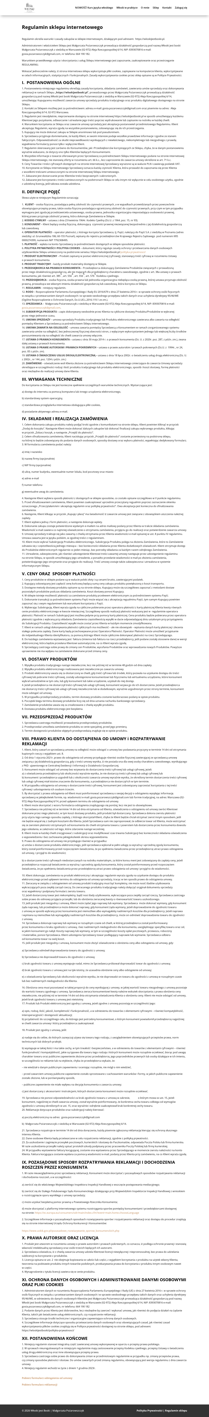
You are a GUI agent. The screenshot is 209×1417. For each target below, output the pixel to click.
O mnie (145, 7)
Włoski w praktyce (127, 7)
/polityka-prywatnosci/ (133, 252)
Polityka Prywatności (149, 1410)
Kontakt (167, 7)
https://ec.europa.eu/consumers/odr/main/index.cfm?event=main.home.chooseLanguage (87, 1212)
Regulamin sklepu (176, 1410)
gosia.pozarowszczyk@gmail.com (41, 307)
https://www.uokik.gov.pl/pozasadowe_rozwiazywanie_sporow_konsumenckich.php (70, 1230)
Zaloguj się (181, 7)
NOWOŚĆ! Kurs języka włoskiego (94, 7)
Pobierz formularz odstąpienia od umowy (47, 1378)
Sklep (156, 7)
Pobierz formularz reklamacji (39, 1384)
